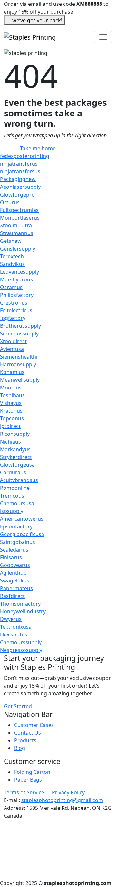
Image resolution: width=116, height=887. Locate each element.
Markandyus (15, 449)
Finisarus (11, 557)
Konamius (12, 372)
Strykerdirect (16, 457)
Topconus (12, 418)
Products (25, 740)
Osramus (11, 287)
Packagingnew (18, 179)
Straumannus (16, 233)
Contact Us (27, 732)
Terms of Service (24, 792)
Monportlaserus (20, 217)
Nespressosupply (21, 650)
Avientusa (12, 348)
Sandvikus (12, 264)
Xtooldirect (13, 341)
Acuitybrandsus (19, 480)
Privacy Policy (68, 792)
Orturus (10, 202)
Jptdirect (10, 426)
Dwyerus (11, 619)
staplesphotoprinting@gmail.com (62, 800)
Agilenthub (13, 572)
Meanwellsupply (20, 379)
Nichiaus (10, 441)
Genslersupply (17, 248)
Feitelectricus (16, 310)
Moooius (11, 387)
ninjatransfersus (20, 171)
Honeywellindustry (23, 611)
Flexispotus (13, 634)
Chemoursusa (17, 503)
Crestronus (13, 302)
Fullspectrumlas (19, 210)
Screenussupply (19, 333)
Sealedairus (14, 549)
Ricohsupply (15, 433)
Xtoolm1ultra (16, 225)
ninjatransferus (19, 163)
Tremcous (12, 495)
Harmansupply (18, 364)
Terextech (12, 256)
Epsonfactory (16, 526)
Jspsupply (11, 511)
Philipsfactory (17, 294)
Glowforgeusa (17, 464)
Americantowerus (22, 518)
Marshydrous (16, 279)
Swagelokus (14, 580)
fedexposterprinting (24, 156)
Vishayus (11, 403)
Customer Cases (34, 724)
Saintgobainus (17, 541)
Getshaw (11, 240)
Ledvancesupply (19, 271)
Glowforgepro (17, 194)
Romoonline (15, 487)
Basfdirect (12, 595)
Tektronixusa (16, 626)
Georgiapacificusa (22, 534)
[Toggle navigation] (103, 37)
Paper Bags (28, 779)
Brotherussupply (20, 325)
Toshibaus (12, 395)
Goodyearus (15, 565)
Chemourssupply (21, 642)
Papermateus (16, 588)
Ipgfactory (12, 318)
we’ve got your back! (37, 20)
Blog (19, 748)
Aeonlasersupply (20, 186)
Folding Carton (32, 771)
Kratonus (11, 410)
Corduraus (13, 472)
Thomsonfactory (20, 603)
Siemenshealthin (20, 356)
